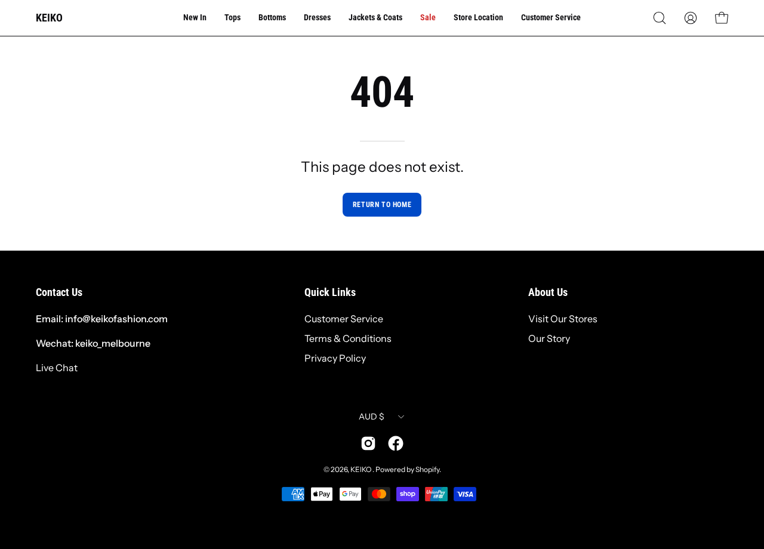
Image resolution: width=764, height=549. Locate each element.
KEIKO (49, 17)
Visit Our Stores (562, 319)
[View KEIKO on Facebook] (396, 443)
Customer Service (343, 319)
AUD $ (371, 416)
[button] (659, 17)
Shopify (427, 469)
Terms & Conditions (348, 338)
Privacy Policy (335, 358)
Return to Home (382, 205)
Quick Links (330, 292)
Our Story (549, 338)
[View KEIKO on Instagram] (368, 443)
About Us (548, 292)
